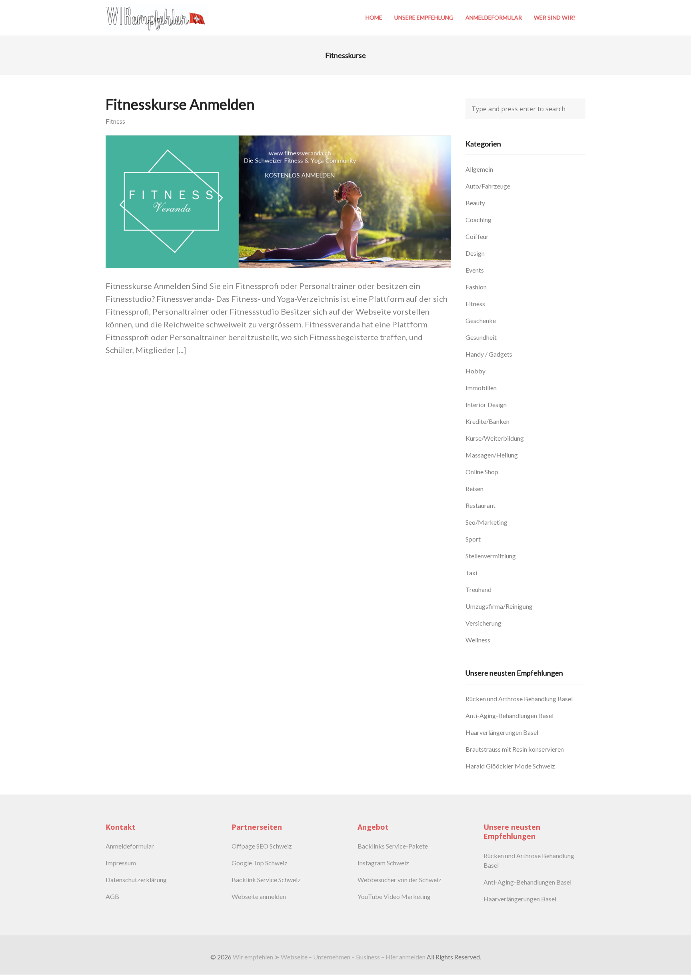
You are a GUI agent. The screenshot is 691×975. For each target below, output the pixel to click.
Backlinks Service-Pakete (392, 846)
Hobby (475, 371)
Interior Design (486, 404)
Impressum (121, 863)
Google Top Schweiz (260, 863)
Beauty (475, 203)
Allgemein (479, 169)
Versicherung (483, 623)
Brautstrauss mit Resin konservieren (514, 749)
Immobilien (481, 387)
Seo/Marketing (486, 522)
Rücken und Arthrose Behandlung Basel (519, 698)
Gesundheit (481, 337)
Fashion (476, 287)
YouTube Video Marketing (394, 896)
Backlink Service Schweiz (266, 879)
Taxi (471, 572)
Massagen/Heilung (491, 455)
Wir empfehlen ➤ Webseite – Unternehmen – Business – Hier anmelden (329, 957)
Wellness (477, 640)
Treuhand (478, 589)
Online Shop (481, 471)
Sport (473, 539)
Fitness (115, 121)
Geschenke (480, 320)
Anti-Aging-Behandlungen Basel (509, 715)
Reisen (474, 488)
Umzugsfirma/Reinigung (499, 606)
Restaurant (480, 505)
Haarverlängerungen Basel (501, 732)
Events (474, 270)
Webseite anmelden (259, 896)
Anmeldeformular (130, 846)
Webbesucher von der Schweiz (399, 879)
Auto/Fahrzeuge (487, 186)
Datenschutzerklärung (136, 879)
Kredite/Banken (487, 421)
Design (475, 253)
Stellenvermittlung (490, 556)
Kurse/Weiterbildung (494, 438)
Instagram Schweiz (383, 863)
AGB (112, 896)
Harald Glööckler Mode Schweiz (510, 766)
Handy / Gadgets (488, 354)
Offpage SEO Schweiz (262, 846)
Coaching (478, 219)
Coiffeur (477, 236)
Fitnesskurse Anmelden (180, 104)
